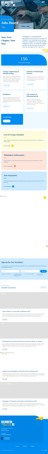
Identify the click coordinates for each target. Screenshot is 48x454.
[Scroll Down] (45, 24)
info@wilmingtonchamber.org (6, 434)
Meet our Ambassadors (8, 166)
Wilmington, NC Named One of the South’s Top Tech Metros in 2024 (19, 401)
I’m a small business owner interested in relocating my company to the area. (18, 275)
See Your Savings (7, 145)
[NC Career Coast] (8, 4)
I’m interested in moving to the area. (6, 274)
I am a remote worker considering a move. (40, 274)
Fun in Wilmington (7, 186)
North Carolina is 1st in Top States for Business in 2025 (16, 311)
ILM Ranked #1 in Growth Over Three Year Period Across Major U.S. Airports (22, 341)
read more (4, 319)
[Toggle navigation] (44, 2)
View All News (43, 287)
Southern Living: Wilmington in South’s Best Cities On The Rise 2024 (20, 371)
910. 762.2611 (3, 433)
